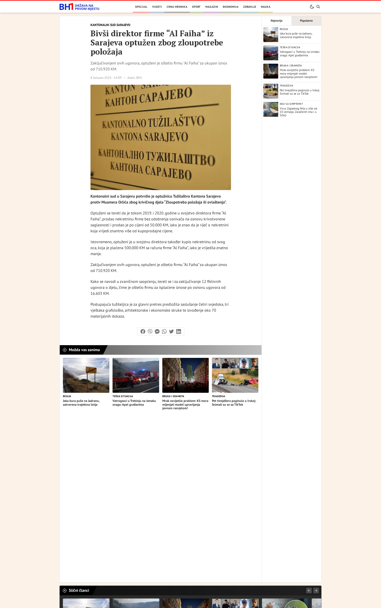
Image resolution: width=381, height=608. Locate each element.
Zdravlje (249, 7)
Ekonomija (231, 7)
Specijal (141, 7)
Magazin (211, 7)
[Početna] (79, 6)
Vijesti (157, 7)
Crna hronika (177, 7)
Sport (196, 7)
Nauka (265, 7)
